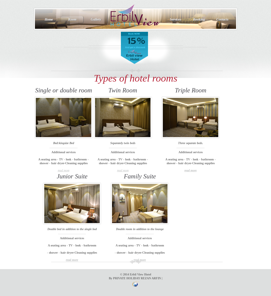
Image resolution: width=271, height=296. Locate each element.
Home (49, 19)
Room (72, 19)
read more (63, 170)
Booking (199, 19)
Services (175, 19)
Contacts (222, 19)
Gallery (96, 19)
